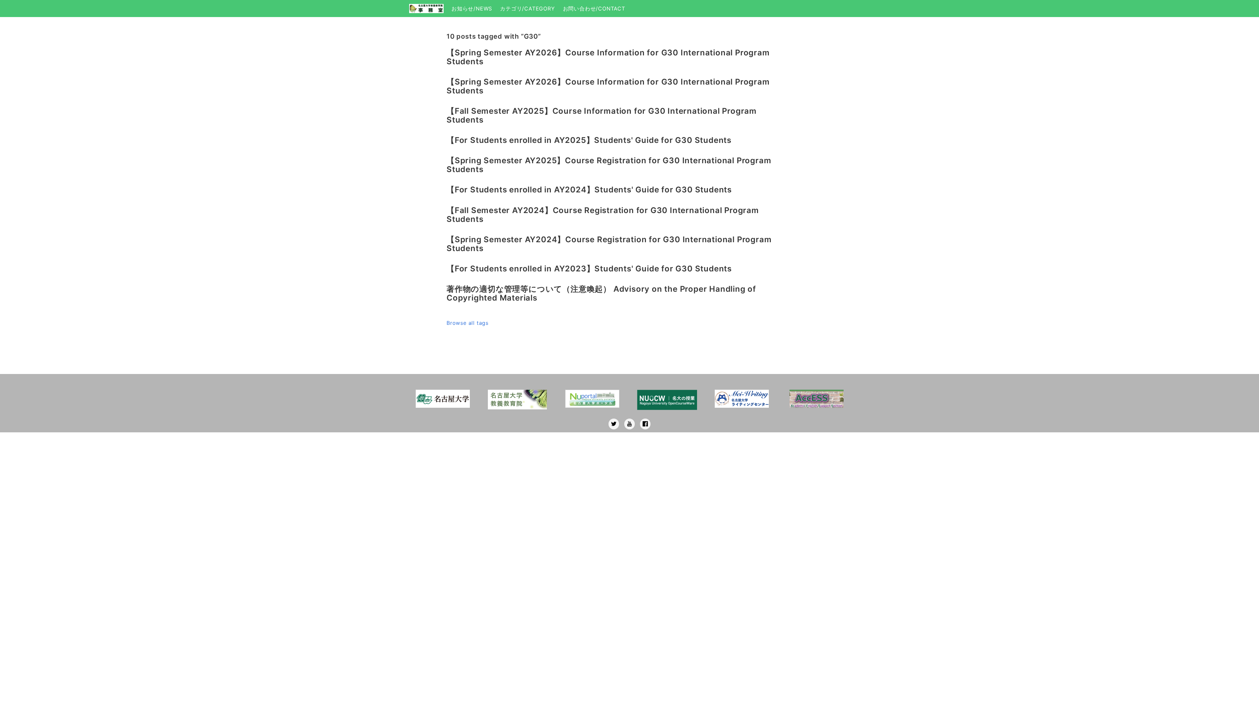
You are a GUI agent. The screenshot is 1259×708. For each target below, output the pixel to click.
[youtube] (629, 424)
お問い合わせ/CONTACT (594, 8)
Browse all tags (468, 323)
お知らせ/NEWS (471, 8)
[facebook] (645, 424)
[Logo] (426, 8)
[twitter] (614, 424)
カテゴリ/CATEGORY (527, 8)
